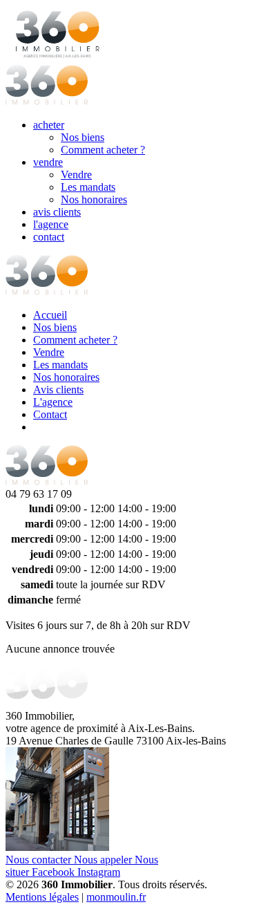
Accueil (50, 315)
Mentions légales (42, 897)
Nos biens (82, 137)
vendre (48, 162)
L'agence (53, 402)
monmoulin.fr (116, 897)
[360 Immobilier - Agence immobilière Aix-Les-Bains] (47, 291)
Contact (50, 414)
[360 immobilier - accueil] (47, 101)
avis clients (57, 212)
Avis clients (58, 389)
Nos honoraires (94, 199)
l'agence (50, 224)
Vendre (76, 174)
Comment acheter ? (103, 150)
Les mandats (88, 187)
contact (48, 237)
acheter (48, 125)
